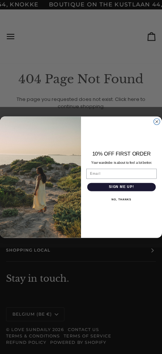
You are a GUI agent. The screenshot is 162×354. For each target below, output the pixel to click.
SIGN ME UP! (121, 186)
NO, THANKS (121, 199)
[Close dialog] (157, 121)
